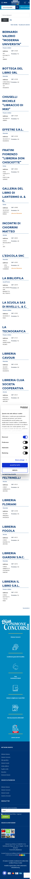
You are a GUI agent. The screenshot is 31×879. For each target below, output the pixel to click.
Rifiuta (14, 470)
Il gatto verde (4, 769)
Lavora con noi (15, 737)
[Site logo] (15, 2)
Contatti (11, 861)
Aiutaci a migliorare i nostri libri (15, 698)
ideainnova (19, 849)
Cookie (20, 863)
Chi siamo (5, 861)
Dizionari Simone (5, 775)
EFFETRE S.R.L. (12, 129)
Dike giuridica (4, 760)
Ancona (5, 235)
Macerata (5, 76)
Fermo (4, 166)
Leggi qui (19, 814)
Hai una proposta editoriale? (15, 717)
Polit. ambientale (21, 865)
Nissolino (3, 772)
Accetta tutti (15, 465)
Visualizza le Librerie (24, 24)
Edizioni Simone (5, 754)
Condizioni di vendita (19, 861)
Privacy (16, 863)
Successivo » (26, 608)
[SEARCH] (17, 7)
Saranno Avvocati (6, 796)
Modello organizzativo (10, 865)
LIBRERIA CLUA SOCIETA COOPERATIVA (13, 384)
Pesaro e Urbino (7, 48)
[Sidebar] (2, 266)
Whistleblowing (15, 867)
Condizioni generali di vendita (15, 656)
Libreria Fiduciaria (16, 213)
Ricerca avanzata (25, 7)
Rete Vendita (14, 24)
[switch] (25, 442)
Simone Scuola (5, 763)
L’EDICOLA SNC (13, 255)
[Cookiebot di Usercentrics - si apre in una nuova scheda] (21, 407)
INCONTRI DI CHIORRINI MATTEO (11, 227)
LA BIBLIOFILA (13, 278)
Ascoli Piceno (6, 282)
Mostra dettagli (19, 460)
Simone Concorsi (15, 637)
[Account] (29, 2)
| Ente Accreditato (14, 855)
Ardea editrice (5, 766)
